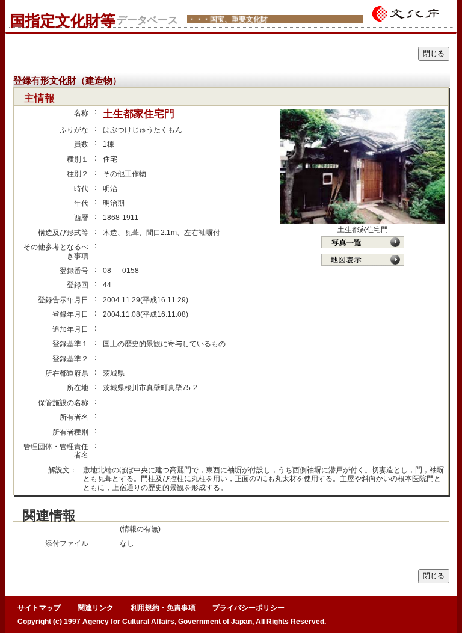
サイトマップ (39, 608)
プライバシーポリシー (248, 608)
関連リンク (96, 608)
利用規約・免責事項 (163, 608)
